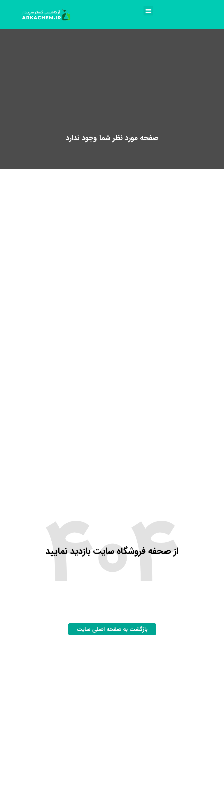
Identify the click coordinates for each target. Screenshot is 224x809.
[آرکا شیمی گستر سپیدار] (46, 14)
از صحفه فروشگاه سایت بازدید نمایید (112, 551)
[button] (148, 10)
